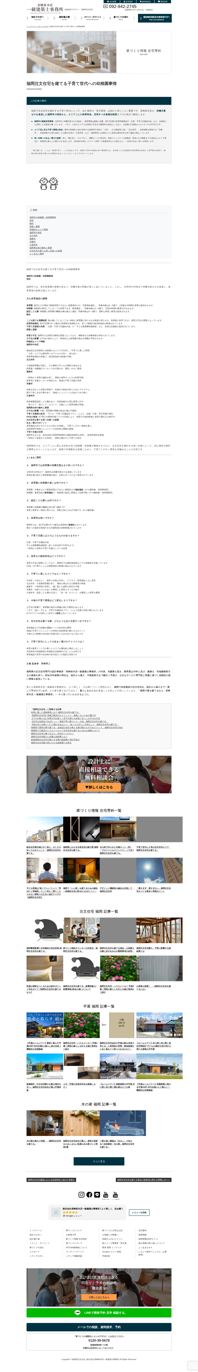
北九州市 (34, 235)
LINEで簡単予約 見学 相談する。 (106, 1312)
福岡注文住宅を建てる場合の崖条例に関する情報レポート (143, 1180)
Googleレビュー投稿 (111, 1252)
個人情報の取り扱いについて (151, 1243)
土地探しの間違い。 (111, 1235)
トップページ (36, 1230)
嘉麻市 (33, 238)
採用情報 (129, 2)
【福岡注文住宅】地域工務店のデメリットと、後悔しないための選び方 (63, 715)
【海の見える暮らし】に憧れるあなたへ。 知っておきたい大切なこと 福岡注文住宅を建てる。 (75, 724)
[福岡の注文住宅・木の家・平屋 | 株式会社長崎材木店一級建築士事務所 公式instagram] (81, 1195)
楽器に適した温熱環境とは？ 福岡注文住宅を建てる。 (55, 712)
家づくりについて (74, 1230)
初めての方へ (36, 1235)
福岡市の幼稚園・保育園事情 (43, 217)
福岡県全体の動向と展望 (41, 248)
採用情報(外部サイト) (148, 1239)
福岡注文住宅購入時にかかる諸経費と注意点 (51, 743)
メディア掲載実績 (74, 1256)
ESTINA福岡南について (76, 1247)
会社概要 (112, 2)
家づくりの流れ (37, 1247)
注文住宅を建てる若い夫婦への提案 (46, 251)
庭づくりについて (74, 1243)
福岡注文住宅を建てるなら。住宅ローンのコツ (52, 733)
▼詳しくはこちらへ (99, 1297)
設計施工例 (35, 1239)
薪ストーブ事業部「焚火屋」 (115, 1243)
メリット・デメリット (40, 1243)
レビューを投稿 (139, 1212)
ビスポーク (35, 1252)
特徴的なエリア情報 (39, 229)
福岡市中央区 (36, 232)
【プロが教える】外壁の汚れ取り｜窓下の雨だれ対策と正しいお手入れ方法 (65, 718)
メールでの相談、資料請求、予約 (99, 1327)
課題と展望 (35, 226)
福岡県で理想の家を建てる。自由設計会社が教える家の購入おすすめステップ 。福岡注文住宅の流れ (77, 727)
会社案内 (142, 1230)
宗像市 (33, 242)
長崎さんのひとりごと (112, 1239)
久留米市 (34, 245)
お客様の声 (71, 1235)
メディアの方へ (37, 1256)
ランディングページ (75, 1252)
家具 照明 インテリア (112, 1247)
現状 (32, 220)
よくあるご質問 (37, 254)
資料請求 (164, 2)
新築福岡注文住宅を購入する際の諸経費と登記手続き (55, 740)
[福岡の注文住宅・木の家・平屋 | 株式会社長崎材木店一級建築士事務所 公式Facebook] (89, 1195)
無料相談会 (146, 2)
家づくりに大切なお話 (112, 1230)
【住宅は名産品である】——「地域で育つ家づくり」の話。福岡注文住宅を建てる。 (69, 721)
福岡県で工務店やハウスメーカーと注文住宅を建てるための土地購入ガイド (65, 730)
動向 (32, 223)
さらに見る (99, 1161)
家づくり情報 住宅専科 (76, 1239)
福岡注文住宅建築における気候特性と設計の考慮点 (51, 1180)
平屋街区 (106, 1256)
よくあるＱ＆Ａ (145, 1247)
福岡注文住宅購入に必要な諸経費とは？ (49, 736)
